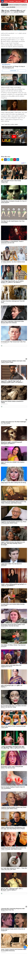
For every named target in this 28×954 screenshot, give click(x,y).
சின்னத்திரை (11, 1)
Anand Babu (4, 13)
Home (3, 7)
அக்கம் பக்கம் (18, 1)
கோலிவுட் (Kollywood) (10, 7)
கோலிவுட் (6, 1)
